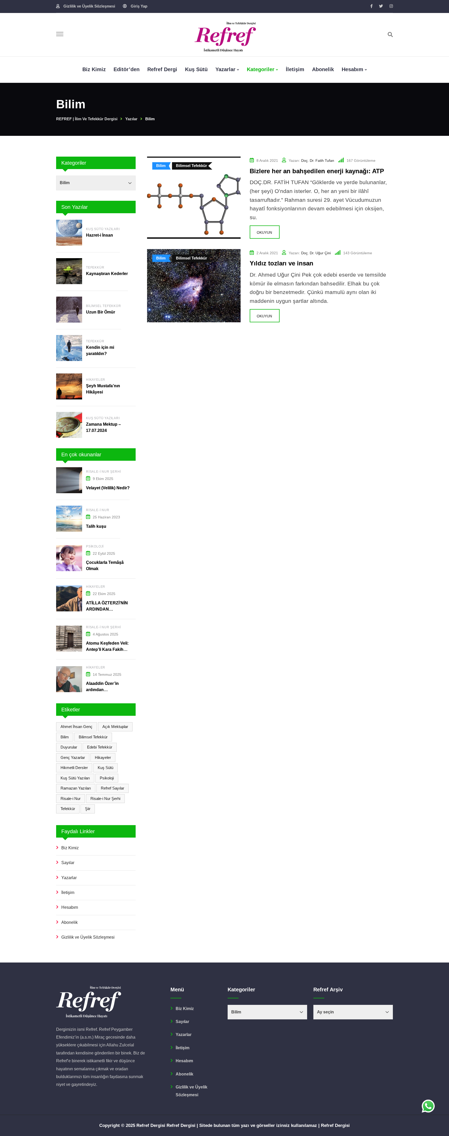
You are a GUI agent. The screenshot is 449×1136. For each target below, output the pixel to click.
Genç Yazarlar (73, 757)
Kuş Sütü (196, 69)
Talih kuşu (96, 526)
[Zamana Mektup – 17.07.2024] (69, 425)
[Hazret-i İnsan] (69, 233)
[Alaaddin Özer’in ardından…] (69, 679)
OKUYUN (264, 232)
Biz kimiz (94, 69)
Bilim (65, 737)
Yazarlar (225, 69)
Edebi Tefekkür (99, 747)
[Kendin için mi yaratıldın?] (69, 348)
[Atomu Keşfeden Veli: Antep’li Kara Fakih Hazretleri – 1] (69, 639)
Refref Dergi (162, 69)
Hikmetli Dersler (74, 767)
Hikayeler (95, 380)
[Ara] (390, 34)
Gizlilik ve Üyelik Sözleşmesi (89, 6)
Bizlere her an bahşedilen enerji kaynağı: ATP (317, 171)
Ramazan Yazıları (76, 788)
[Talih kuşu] (69, 519)
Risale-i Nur (97, 510)
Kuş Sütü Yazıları (103, 229)
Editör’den (127, 69)
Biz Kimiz (70, 848)
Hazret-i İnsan (100, 235)
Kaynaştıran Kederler (107, 273)
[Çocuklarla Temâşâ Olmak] (69, 558)
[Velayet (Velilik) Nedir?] (69, 480)
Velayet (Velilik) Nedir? (108, 488)
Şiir (87, 808)
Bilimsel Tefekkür (103, 306)
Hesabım (352, 69)
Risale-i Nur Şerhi (103, 471)
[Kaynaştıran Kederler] (69, 271)
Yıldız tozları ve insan (281, 263)
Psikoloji (95, 546)
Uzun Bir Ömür (100, 312)
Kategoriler (260, 69)
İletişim (295, 69)
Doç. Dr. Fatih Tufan (317, 160)
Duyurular (69, 747)
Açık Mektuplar (115, 726)
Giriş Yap (139, 6)
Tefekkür (95, 267)
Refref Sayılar (112, 788)
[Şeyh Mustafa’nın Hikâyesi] (69, 386)
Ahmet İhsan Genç (77, 726)
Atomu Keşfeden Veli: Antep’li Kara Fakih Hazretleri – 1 (107, 649)
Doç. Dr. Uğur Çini (316, 253)
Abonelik (323, 69)
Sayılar (67, 862)
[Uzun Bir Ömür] (69, 310)
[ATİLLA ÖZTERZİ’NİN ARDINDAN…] (69, 598)
